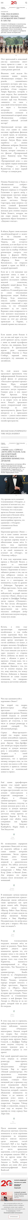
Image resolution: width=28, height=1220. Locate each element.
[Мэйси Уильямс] (14, 1011)
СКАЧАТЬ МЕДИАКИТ (20, 1180)
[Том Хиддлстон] (14, 1119)
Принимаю (14, 1216)
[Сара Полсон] (14, 834)
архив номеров (17, 1199)
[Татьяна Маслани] (14, 885)
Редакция (17, 1187)
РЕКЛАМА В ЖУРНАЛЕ (17, 1185)
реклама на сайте (20, 1182)
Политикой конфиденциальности (13, 1212)
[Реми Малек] (14, 931)
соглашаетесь (11, 1210)
